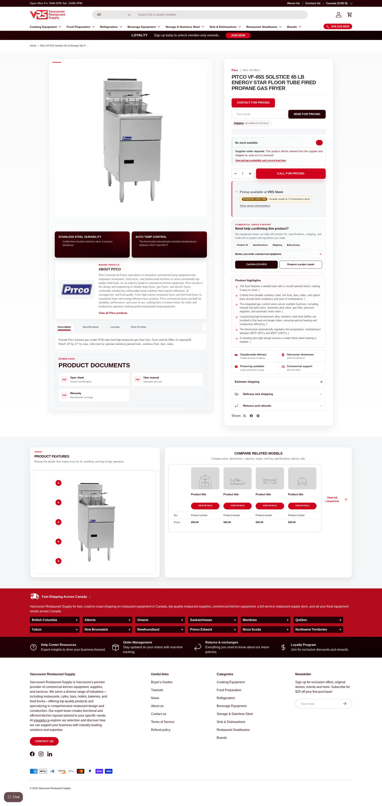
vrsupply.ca (42, 720)
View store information (255, 205)
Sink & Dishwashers (223, 26)
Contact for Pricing (253, 102)
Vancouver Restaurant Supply (54, 788)
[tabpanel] (131, 342)
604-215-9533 (293, 370)
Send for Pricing (307, 114)
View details (205, 505)
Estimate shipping (247, 381)
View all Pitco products (113, 313)
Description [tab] (64, 327)
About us (157, 706)
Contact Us (313, 3)
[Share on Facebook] (251, 415)
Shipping (239, 123)
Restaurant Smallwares (261, 26)
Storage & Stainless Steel (183, 26)
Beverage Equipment (142, 26)
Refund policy (161, 729)
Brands (292, 26)
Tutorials (157, 690)
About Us (293, 3)
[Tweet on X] (244, 415)
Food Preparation (78, 26)
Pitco (235, 70)
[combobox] (200, 15)
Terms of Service (162, 722)
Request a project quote (300, 264)
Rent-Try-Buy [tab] (138, 327)
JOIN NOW (238, 35)
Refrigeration (109, 26)
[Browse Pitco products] (77, 289)
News (155, 698)
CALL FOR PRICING (290, 173)
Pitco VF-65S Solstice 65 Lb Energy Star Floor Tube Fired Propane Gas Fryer (64, 46)
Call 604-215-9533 (256, 264)
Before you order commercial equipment (258, 254)
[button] (349, 14)
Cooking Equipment (43, 26)
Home (33, 46)
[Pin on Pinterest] (258, 415)
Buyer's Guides (161, 682)
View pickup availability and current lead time (260, 160)
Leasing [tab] (114, 327)
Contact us (44, 741)
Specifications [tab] (91, 327)
